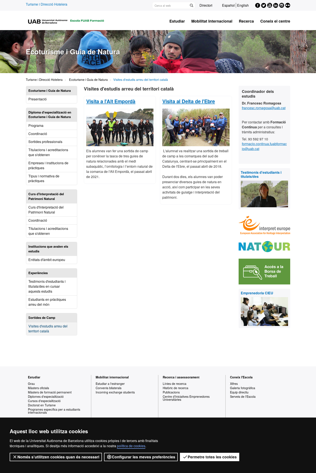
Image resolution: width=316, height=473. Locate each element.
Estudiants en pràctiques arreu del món (47, 302)
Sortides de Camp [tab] (41, 317)
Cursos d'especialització (44, 401)
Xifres (234, 383)
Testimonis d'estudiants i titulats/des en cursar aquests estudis (47, 286)
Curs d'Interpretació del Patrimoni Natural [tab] (46, 196)
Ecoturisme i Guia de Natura (88, 79)
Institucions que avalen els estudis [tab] (48, 248)
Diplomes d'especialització (46, 396)
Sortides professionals (45, 141)
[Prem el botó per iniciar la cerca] (191, 5)
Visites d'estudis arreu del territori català (47, 328)
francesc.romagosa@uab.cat (263, 107)
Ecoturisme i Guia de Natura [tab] (49, 90)
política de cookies (131, 445)
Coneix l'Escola (241, 377)
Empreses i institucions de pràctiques (48, 165)
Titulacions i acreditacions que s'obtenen (48, 152)
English (243, 5)
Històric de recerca (175, 388)
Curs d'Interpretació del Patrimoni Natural (46, 210)
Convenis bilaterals (108, 388)
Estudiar (177, 21)
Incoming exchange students (115, 392)
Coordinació (37, 133)
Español (228, 5)
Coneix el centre (275, 21)
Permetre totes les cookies (212, 457)
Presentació (37, 99)
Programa (35, 125)
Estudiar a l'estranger (110, 383)
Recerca (246, 21)
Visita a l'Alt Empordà (110, 101)
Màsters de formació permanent (50, 392)
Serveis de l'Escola (243, 396)
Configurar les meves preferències (143, 457)
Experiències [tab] (38, 272)
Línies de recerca (174, 383)
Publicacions (171, 392)
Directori (205, 5)
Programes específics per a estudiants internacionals (54, 411)
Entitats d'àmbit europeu (46, 259)
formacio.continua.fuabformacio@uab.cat (264, 146)
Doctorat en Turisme (42, 405)
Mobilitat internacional (112, 377)
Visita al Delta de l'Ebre (188, 101)
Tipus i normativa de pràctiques (43, 178)
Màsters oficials (38, 388)
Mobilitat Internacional (211, 21)
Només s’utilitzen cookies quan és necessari (58, 457)
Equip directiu (239, 392)
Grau (31, 383)
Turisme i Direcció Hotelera (46, 4)
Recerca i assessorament (181, 377)
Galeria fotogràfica (242, 388)
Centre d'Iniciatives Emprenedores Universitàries (186, 398)
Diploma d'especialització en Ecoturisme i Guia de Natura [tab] (49, 114)
